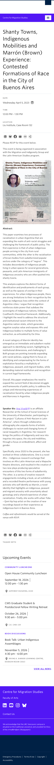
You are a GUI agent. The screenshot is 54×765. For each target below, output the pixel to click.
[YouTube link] (12, 706)
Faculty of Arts (10, 698)
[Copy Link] (25, 137)
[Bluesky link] (25, 706)
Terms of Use (29, 757)
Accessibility (8, 760)
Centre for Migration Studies (15, 18)
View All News (42, 669)
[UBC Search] (48, 3)
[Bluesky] (10, 137)
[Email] (20, 137)
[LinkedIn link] (6, 706)
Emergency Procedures (12, 757)
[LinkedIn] (5, 137)
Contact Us (9, 714)
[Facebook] (15, 137)
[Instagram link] (19, 706)
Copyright (41, 757)
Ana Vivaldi (22, 408)
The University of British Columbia (20, 5)
